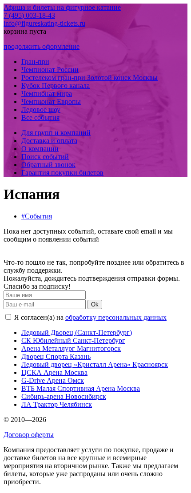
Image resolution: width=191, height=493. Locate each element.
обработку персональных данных (116, 317)
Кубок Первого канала (55, 85)
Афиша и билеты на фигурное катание (62, 7)
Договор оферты (29, 434)
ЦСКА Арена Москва (54, 372)
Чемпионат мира (46, 93)
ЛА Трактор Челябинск (56, 404)
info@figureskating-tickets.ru (44, 23)
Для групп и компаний (56, 132)
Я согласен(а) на (89, 317)
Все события (40, 117)
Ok (95, 304)
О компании (40, 148)
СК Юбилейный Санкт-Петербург (73, 340)
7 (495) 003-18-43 (29, 15)
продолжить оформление (42, 46)
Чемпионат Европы (51, 101)
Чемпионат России (50, 69)
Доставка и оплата (49, 140)
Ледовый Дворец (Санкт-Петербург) (76, 332)
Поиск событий (45, 156)
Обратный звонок (48, 164)
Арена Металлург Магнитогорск (71, 348)
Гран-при (35, 61)
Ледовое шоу (40, 109)
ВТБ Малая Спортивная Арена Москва (80, 388)
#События (36, 216)
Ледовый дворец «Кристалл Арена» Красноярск (94, 364)
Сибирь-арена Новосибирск (63, 396)
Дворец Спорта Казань (56, 356)
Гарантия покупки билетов (62, 172)
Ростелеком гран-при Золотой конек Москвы (89, 77)
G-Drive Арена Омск (52, 380)
